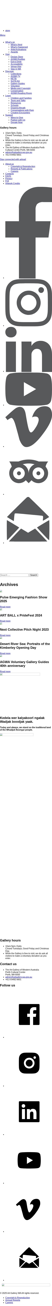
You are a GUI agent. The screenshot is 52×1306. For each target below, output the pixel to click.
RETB (14, 78)
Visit (7, 54)
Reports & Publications (21, 169)
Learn (8, 96)
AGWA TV (15, 76)
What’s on (10, 42)
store (7, 30)
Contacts (9, 174)
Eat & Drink (16, 61)
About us (9, 164)
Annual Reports (12, 1300)
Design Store (17, 57)
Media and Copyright (20, 88)
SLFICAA (15, 81)
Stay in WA (16, 69)
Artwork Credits (12, 183)
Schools (14, 105)
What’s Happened (19, 47)
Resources (16, 103)
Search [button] (33, 575)
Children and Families (21, 98)
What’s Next (16, 44)
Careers (14, 171)
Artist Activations (18, 49)
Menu (2, 35)
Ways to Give (17, 117)
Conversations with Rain (22, 110)
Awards (14, 52)
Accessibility (17, 64)
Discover (9, 71)
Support (9, 115)
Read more (5, 607)
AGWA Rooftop (18, 59)
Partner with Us (18, 120)
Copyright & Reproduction (23, 166)
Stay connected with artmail (13, 159)
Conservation (17, 91)
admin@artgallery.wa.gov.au (18, 152)
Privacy (8, 178)
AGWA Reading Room (21, 93)
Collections (16, 74)
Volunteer (15, 86)
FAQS (8, 176)
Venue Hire (16, 66)
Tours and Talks (18, 100)
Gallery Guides (18, 83)
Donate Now (17, 122)
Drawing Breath (18, 108)
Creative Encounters (20, 113)
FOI (7, 181)
